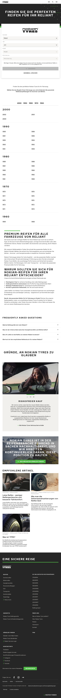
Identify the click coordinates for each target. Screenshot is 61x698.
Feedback (6, 649)
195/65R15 (35, 585)
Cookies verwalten (14, 689)
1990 (25, 103)
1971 (4, 209)
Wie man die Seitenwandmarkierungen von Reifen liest (44, 498)
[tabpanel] (30, 55)
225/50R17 (35, 602)
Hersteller (5, 34)
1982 (33, 174)
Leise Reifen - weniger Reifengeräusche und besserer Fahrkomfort (12, 497)
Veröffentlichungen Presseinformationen (14, 655)
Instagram (7, 658)
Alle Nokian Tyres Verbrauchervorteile (31, 425)
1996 (33, 136)
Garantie (6, 613)
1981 (4, 179)
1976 (32, 196)
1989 (4, 161)
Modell (4, 48)
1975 (4, 200)
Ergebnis (31, 68)
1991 (4, 149)
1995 (4, 140)
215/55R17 (35, 597)
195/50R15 (35, 583)
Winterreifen (6, 580)
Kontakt (34, 627)
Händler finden (9, 632)
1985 (4, 170)
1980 (31, 103)
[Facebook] (14, 677)
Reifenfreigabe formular (9, 652)
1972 (32, 204)
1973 (4, 204)
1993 (4, 144)
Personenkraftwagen (9, 586)
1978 (32, 191)
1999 (4, 131)
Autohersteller (7, 594)
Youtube (7, 663)
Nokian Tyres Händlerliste (10, 638)
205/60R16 (35, 591)
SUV (4, 588)
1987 (4, 166)
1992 (33, 144)
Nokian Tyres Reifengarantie (11, 616)
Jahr (4, 41)
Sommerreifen (7, 577)
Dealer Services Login (11, 641)
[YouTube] (23, 677)
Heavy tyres (8, 599)
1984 (33, 170)
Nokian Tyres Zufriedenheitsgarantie (13, 619)
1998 (33, 131)
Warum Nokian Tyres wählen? (40, 616)
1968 (33, 221)
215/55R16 (35, 594)
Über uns (35, 613)
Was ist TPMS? (9, 537)
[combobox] (30, 38)
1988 (33, 161)
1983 (4, 174)
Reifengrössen (36, 608)
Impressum (35, 624)
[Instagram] (18, 677)
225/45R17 (35, 599)
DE (49, 2)
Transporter (6, 591)
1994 (33, 140)
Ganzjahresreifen (8, 583)
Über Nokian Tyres (37, 619)
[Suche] (53, 2)
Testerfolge (6, 597)
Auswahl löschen (30, 73)
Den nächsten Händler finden (32, 461)
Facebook (7, 660)
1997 (4, 136)
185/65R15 (35, 580)
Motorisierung (6, 55)
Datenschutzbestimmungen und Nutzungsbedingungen (42, 685)
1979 (4, 191)
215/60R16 (35, 605)
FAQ (33, 632)
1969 (4, 221)
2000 (19, 103)
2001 (33, 114)
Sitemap (5, 689)
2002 (4, 114)
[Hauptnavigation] (56, 2)
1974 (32, 200)
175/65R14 (35, 577)
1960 (42, 103)
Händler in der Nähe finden (10, 635)
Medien (34, 621)
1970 (36, 103)
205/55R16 (35, 588)
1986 (33, 166)
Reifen (5, 574)
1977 (4, 196)
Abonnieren (30, 668)
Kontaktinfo (8, 646)
